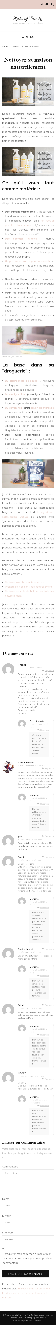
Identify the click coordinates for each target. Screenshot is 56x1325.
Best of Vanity (28, 18)
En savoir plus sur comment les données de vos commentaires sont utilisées (26, 1293)
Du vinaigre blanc (16, 394)
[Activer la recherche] (52, 4)
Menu (30, 36)
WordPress (38, 1320)
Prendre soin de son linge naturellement (28, 586)
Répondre (49, 670)
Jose (20, 836)
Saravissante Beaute (15, 516)
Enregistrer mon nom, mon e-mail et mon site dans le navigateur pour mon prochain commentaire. (27, 1258)
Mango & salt (45, 512)
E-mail (6, 1215)
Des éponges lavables (21, 238)
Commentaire (10, 1166)
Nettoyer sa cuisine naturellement (25, 582)
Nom (5, 1198)
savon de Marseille (42, 407)
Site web (7, 1232)
